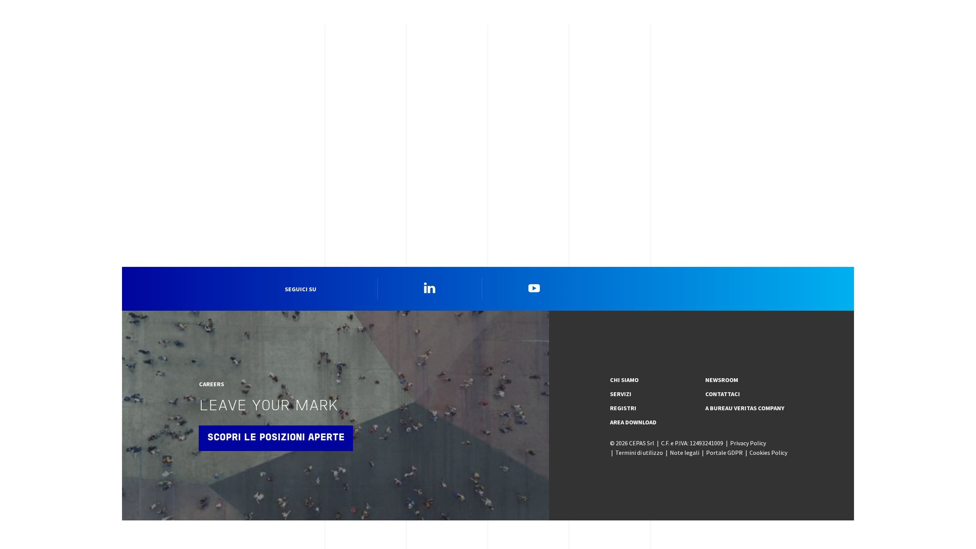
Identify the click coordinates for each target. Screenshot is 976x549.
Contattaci (722, 394)
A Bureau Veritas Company (744, 408)
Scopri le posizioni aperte (276, 437)
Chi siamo (624, 380)
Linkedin (429, 288)
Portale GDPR (724, 452)
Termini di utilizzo (639, 452)
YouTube (534, 288)
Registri (623, 408)
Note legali (684, 452)
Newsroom (721, 380)
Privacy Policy (748, 443)
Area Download (633, 422)
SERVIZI (620, 394)
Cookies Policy (768, 452)
